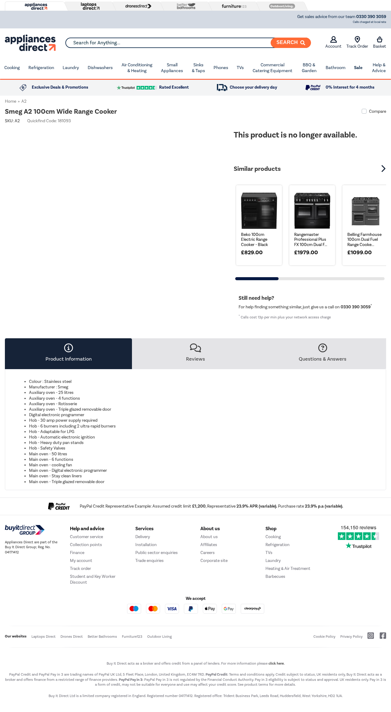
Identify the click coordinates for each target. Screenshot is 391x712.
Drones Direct (71, 636)
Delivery (142, 536)
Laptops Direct (43, 636)
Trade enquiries (149, 560)
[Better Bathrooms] (185, 6)
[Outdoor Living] (281, 6)
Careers (207, 552)
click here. (277, 663)
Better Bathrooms (102, 636)
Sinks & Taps (198, 68)
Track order (80, 568)
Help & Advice (379, 68)
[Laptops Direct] (89, 6)
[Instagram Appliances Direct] (369, 638)
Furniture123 (132, 636)
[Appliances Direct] (35, 6)
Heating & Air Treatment (287, 568)
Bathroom (335, 67)
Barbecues (275, 576)
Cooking (12, 67)
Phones (221, 67)
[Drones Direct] (137, 6)
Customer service (86, 536)
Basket (379, 46)
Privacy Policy (351, 636)
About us (209, 536)
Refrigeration (41, 67)
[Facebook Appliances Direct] (380, 638)
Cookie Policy (324, 636)
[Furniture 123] (233, 6)
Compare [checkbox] (377, 111)
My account (81, 560)
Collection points (86, 544)
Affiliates (208, 544)
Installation (146, 544)
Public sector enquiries (156, 552)
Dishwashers (100, 67)
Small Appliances (172, 68)
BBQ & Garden (309, 68)
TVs (240, 67)
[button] (384, 168)
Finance (77, 552)
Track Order (357, 46)
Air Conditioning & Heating (137, 68)
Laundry (71, 67)
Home (10, 101)
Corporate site (214, 560)
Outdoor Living (159, 636)
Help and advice (87, 529)
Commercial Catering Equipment (272, 68)
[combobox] (188, 42)
